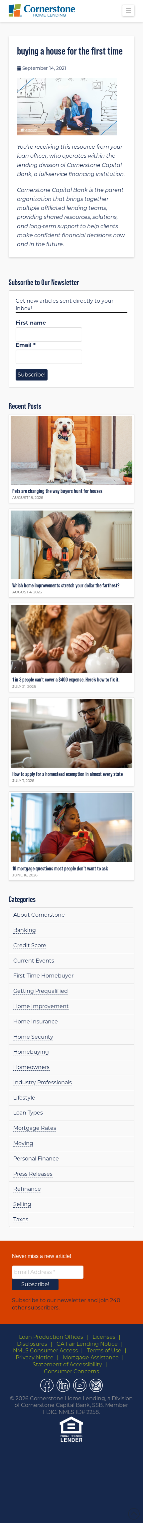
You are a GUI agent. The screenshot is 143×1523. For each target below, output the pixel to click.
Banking (24, 930)
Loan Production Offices (51, 1337)
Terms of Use (104, 1350)
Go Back (60, 1511)
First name (31, 323)
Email (26, 345)
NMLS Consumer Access (45, 1350)
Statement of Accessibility (67, 1364)
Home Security (33, 1037)
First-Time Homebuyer (43, 976)
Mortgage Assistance (91, 1357)
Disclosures (32, 1344)
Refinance (27, 1189)
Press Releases (33, 1174)
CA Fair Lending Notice (87, 1344)
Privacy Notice (35, 1357)
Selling (22, 1204)
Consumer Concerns (71, 1371)
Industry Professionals (42, 1082)
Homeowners (31, 1067)
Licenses (103, 1337)
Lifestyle (24, 1098)
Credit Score (29, 945)
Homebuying (31, 1052)
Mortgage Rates (34, 1128)
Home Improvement (41, 1006)
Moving (23, 1143)
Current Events (33, 961)
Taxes (20, 1219)
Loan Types (28, 1113)
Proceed (85, 1510)
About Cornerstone (39, 915)
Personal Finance (36, 1158)
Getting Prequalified (40, 991)
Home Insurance (35, 1021)
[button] (128, 10)
